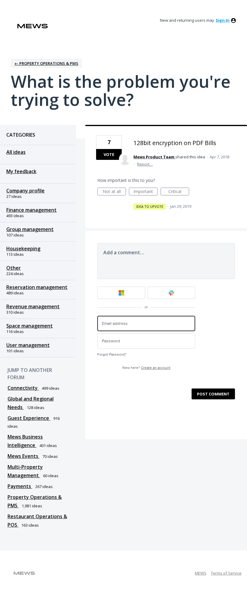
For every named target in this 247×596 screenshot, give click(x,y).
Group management (30, 229)
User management (28, 345)
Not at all (114, 192)
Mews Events (23, 456)
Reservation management (36, 287)
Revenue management (33, 306)
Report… (145, 164)
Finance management (31, 210)
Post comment (213, 394)
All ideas (16, 152)
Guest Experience (29, 418)
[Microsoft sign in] (121, 293)
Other (13, 268)
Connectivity (23, 388)
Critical (178, 192)
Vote (109, 154)
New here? (146, 368)
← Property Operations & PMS (46, 63)
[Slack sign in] (171, 293)
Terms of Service (226, 573)
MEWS (200, 573)
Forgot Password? (112, 354)
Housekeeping (23, 248)
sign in (223, 20)
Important (145, 192)
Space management (29, 325)
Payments (20, 486)
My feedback (21, 171)
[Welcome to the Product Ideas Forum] (32, 26)
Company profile (25, 190)
